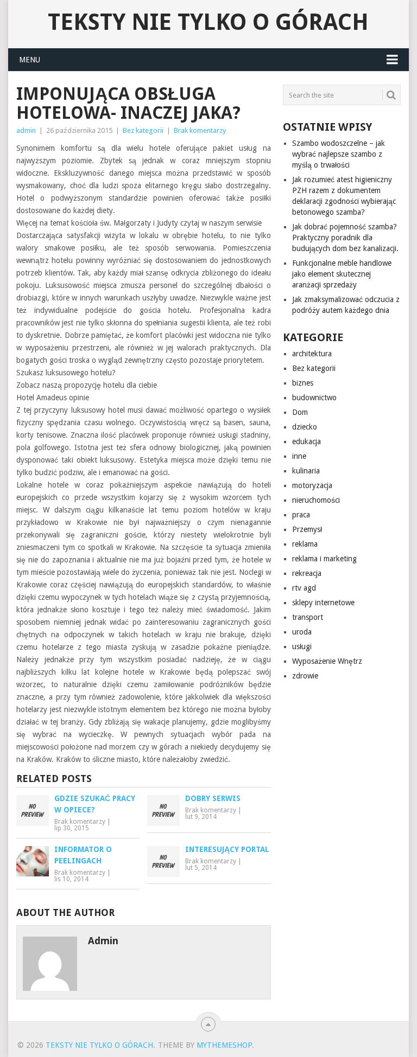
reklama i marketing (324, 558)
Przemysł (307, 529)
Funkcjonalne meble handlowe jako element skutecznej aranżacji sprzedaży (341, 274)
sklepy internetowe (323, 602)
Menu (29, 59)
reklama (305, 544)
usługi (302, 646)
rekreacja (306, 573)
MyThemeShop (224, 1045)
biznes (302, 383)
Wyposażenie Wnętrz (327, 661)
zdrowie (305, 675)
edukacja (306, 441)
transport (307, 617)
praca (301, 514)
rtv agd (304, 588)
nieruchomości (316, 500)
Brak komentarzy (200, 130)
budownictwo (314, 397)
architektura (312, 353)
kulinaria (306, 470)
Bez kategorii (143, 130)
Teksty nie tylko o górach (208, 22)
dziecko (304, 426)
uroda (302, 631)
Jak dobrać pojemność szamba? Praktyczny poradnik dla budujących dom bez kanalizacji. (345, 237)
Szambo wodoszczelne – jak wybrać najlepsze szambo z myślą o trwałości (338, 154)
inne (299, 456)
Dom (300, 412)
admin (26, 130)
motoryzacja (312, 485)
